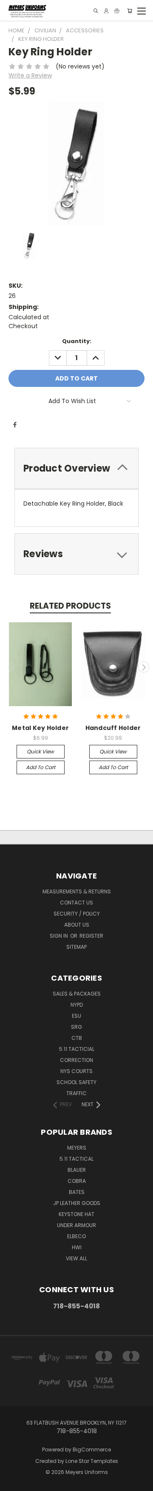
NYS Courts (76, 1071)
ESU (76, 1015)
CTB (76, 1038)
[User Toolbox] (106, 11)
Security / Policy (77, 913)
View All (76, 1258)
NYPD (77, 1004)
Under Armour (76, 1225)
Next (143, 667)
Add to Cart (40, 767)
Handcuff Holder (113, 728)
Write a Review (30, 75)
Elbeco (76, 1236)
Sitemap (76, 946)
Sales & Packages (77, 993)
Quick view (40, 751)
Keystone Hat (76, 1214)
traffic (76, 1093)
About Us (76, 924)
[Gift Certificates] (117, 11)
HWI (77, 1247)
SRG (76, 1026)
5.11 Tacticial (76, 1049)
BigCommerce (92, 1449)
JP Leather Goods (76, 1203)
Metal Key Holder (40, 728)
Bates (77, 1192)
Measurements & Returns (76, 891)
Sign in (59, 935)
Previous (9, 667)
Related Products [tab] (70, 606)
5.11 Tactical (77, 1158)
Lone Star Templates (91, 1461)
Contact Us (76, 902)
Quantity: (76, 341)
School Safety (76, 1082)
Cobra (77, 1181)
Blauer (77, 1169)
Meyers (76, 1147)
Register (91, 935)
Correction (76, 1060)
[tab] (76, 468)
